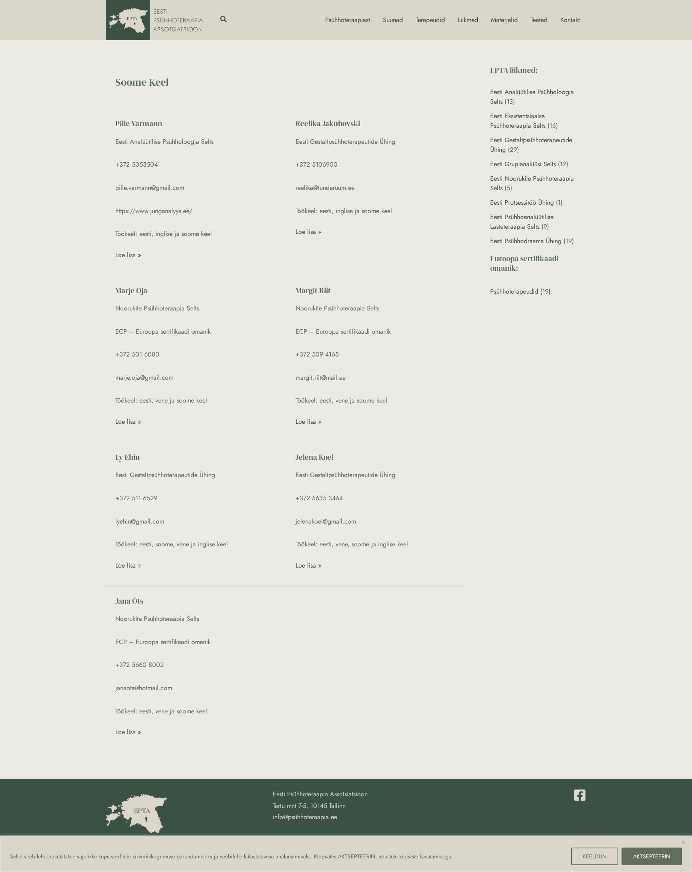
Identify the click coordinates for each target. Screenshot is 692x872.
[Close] (683, 842)
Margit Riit (313, 290)
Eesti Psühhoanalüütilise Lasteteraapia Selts (521, 221)
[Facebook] (579, 795)
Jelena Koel (315, 457)
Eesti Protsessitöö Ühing (522, 202)
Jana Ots (129, 601)
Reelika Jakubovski (328, 123)
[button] (223, 20)
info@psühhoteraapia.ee (305, 817)
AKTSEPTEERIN (651, 856)
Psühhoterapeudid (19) (520, 291)
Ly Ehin (127, 457)
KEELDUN (595, 856)
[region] (346, 854)
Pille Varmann (138, 123)
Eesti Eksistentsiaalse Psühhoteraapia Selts (517, 120)
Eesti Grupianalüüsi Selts (523, 164)
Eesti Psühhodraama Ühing (525, 241)
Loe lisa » (128, 255)
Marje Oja (131, 290)
